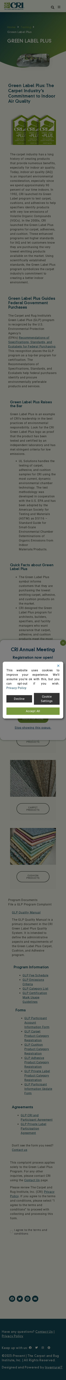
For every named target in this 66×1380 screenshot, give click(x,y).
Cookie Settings (47, 699)
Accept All (33, 711)
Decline (19, 698)
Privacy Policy (16, 688)
